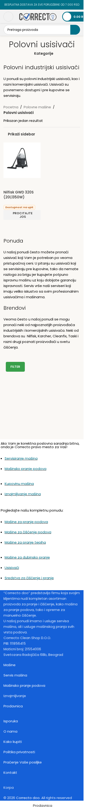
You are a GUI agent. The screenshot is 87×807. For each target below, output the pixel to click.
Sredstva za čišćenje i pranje (29, 577)
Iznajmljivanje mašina (23, 493)
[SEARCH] (75, 30)
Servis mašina (15, 675)
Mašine (9, 664)
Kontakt (10, 772)
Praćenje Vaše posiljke (22, 762)
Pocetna (10, 107)
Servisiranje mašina (21, 458)
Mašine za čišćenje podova (28, 532)
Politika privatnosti (19, 751)
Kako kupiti (12, 741)
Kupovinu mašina (19, 483)
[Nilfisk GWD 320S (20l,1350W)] (22, 159)
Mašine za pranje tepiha (25, 542)
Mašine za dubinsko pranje (27, 557)
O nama (10, 731)
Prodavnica (13, 706)
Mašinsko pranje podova (25, 468)
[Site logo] (38, 16)
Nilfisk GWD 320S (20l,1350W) (18, 195)
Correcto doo (28, 797)
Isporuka (10, 721)
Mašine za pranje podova (26, 521)
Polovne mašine (37, 107)
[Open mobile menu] (8, 16)
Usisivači (12, 567)
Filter (15, 366)
